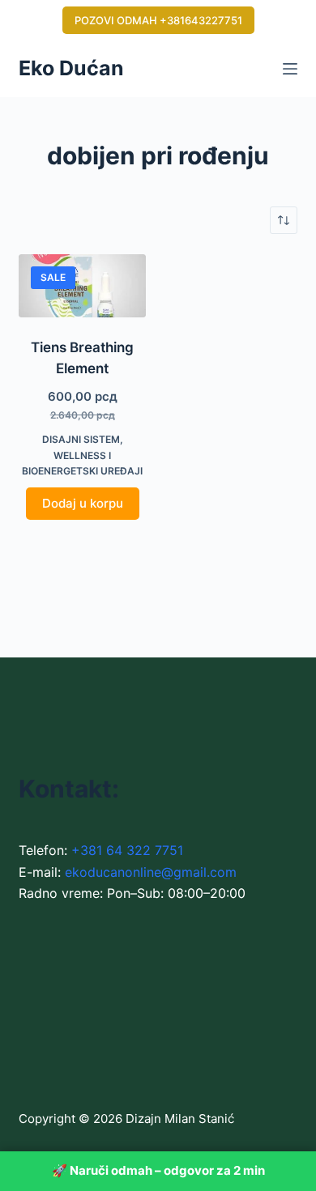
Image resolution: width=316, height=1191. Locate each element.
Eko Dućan (71, 68)
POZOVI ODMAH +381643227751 (158, 20)
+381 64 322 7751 (127, 850)
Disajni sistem (81, 439)
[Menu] (290, 69)
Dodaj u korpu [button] (82, 503)
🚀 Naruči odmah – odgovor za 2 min (158, 1170)
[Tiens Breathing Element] (82, 285)
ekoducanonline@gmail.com (151, 872)
